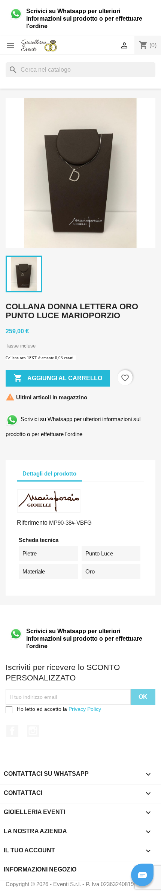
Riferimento (32, 522)
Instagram (33, 731)
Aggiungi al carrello (57, 377)
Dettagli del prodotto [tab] (49, 473)
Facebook (12, 731)
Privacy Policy (85, 709)
